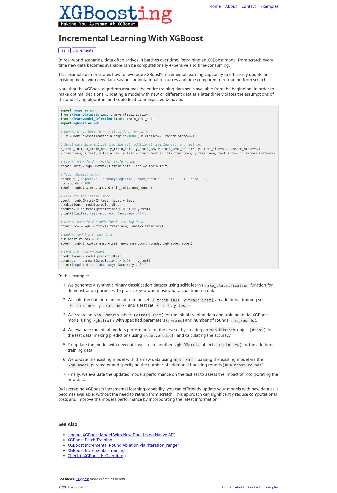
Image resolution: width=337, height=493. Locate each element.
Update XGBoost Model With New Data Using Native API (121, 434)
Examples (269, 6)
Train (64, 50)
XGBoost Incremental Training (96, 450)
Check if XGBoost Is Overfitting (97, 455)
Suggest (82, 479)
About (231, 6)
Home (215, 6)
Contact (248, 6)
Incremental (83, 50)
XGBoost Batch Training (90, 440)
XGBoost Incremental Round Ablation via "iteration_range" (123, 445)
